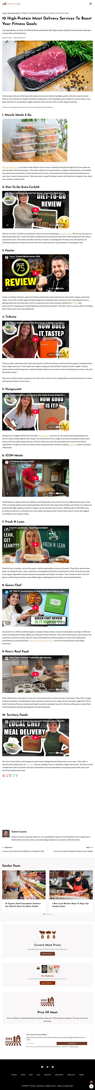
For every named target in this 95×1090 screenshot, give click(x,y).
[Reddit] (6, 776)
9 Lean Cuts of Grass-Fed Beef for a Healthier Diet (23, 849)
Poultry (47, 1075)
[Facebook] (16, 776)
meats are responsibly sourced (41, 640)
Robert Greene (7, 37)
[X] (10, 776)
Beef (31, 1075)
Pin (5, 43)
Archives (40, 1086)
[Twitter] (47, 1067)
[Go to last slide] (5, 891)
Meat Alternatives (19, 37)
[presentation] (24, 884)
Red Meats (59, 1075)
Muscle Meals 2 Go (10, 167)
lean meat (30, 764)
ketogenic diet (65, 233)
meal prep (72, 444)
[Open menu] (90, 4)
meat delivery (44, 435)
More (81, 1075)
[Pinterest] (3, 776)
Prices (14, 1075)
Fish (38, 1075)
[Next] (89, 891)
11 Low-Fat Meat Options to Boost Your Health (73, 849)
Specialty (71, 1075)
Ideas (23, 1075)
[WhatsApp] (13, 776)
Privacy (33, 1086)
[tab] (43, 914)
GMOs (75, 303)
